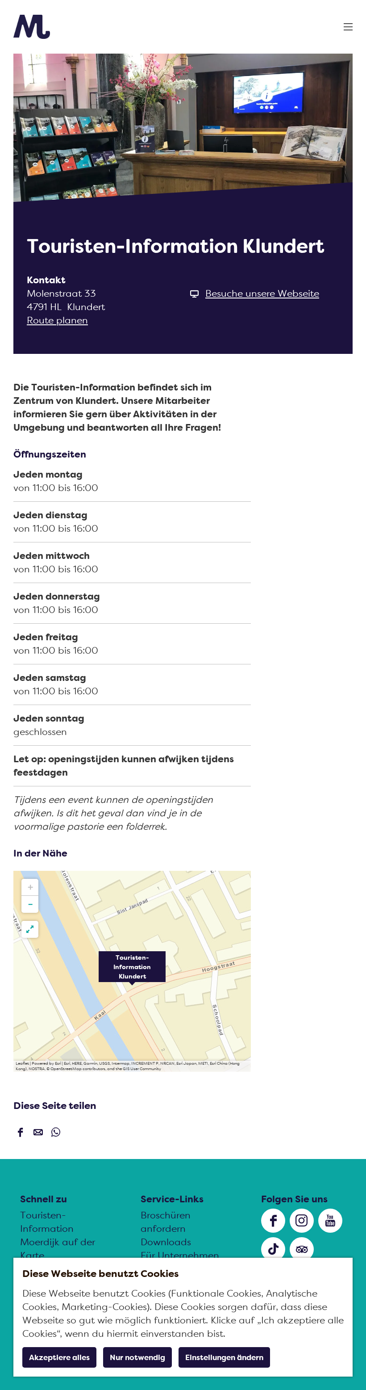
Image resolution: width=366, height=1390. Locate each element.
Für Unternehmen (180, 1255)
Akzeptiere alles (59, 1357)
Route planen (57, 320)
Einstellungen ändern (224, 1357)
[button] (132, 971)
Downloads (166, 1241)
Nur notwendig (137, 1357)
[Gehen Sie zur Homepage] (31, 27)
